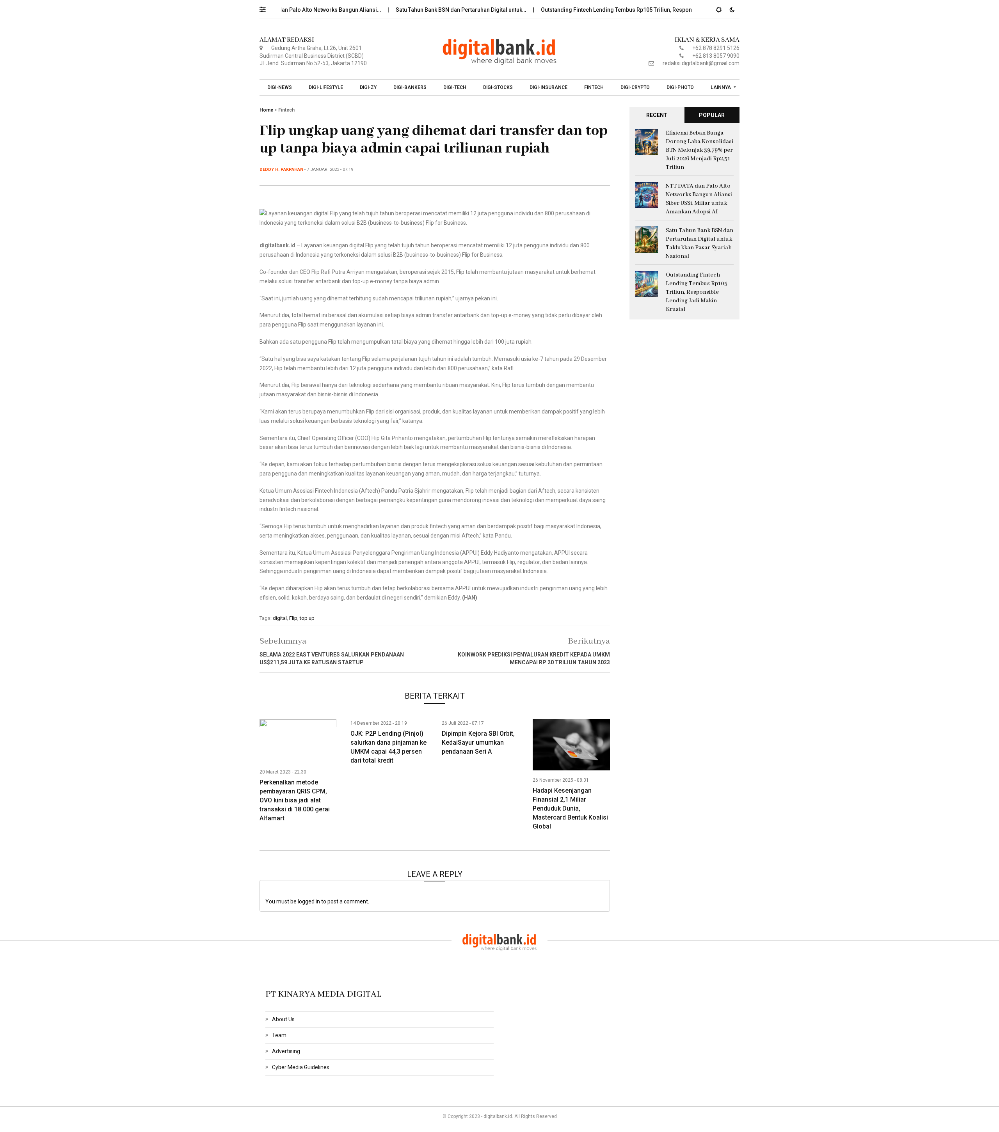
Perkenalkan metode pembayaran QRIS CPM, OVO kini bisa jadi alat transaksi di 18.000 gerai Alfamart (295, 800)
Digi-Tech (454, 87)
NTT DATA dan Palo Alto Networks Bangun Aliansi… (292, 10)
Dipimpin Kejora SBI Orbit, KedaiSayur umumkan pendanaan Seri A (478, 742)
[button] (266, 7)
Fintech (594, 87)
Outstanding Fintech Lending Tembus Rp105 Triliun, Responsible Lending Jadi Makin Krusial (696, 292)
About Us (283, 1019)
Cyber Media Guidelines (300, 1067)
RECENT (657, 115)
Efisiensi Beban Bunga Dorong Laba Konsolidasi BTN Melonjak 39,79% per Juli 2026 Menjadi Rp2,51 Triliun (699, 150)
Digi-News (279, 87)
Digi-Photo (680, 87)
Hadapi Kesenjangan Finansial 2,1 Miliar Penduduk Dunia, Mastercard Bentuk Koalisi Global (570, 808)
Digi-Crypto (635, 87)
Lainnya (721, 87)
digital (280, 618)
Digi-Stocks (498, 87)
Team (279, 1035)
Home (266, 110)
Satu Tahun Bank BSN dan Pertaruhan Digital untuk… (437, 10)
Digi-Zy (368, 87)
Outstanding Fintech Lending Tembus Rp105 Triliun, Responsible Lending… (611, 10)
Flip (293, 618)
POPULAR (712, 115)
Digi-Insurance (548, 87)
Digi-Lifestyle (326, 87)
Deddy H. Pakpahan (281, 169)
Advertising (286, 1051)
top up (307, 618)
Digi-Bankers (410, 87)
